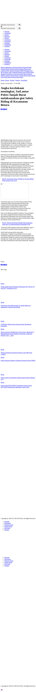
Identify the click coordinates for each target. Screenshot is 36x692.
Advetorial (7, 33)
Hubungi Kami (8, 525)
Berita (7, 80)
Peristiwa (7, 46)
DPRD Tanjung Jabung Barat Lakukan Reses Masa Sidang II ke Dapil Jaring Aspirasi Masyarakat (18, 76)
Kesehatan (7, 41)
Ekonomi (7, 36)
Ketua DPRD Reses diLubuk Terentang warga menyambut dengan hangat (17, 73)
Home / (3, 80)
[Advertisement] (18, 406)
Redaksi (6, 530)
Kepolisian (24, 80)
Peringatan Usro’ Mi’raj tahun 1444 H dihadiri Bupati (17, 71)
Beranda (6, 31)
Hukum (6, 38)
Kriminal (7, 43)
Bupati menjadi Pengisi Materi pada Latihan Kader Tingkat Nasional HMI (16, 69)
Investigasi (7, 40)
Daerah (6, 35)
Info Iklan (7, 528)
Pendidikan (7, 44)
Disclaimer (7, 523)
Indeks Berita (8, 526)
